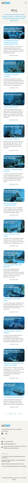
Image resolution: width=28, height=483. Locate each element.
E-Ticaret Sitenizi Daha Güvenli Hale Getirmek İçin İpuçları (13, 457)
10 (20, 414)
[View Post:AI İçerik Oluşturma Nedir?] (14, 98)
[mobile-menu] (25, 2)
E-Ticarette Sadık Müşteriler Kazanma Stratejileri (13, 466)
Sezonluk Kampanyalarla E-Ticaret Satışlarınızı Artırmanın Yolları (13, 460)
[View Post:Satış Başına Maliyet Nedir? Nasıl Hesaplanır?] (14, 256)
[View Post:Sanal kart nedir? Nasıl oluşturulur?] (14, 389)
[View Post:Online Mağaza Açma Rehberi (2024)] (14, 290)
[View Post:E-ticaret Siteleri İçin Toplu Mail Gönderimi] (14, 323)
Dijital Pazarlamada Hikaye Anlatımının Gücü (12, 464)
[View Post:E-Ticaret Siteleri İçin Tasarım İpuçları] (14, 226)
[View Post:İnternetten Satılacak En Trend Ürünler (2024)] (14, 195)
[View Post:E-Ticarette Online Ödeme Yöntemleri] (14, 66)
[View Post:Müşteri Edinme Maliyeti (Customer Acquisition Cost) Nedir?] (14, 355)
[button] (14, 55)
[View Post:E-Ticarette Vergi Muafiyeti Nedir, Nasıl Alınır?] (14, 161)
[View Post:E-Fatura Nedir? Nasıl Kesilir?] (14, 131)
